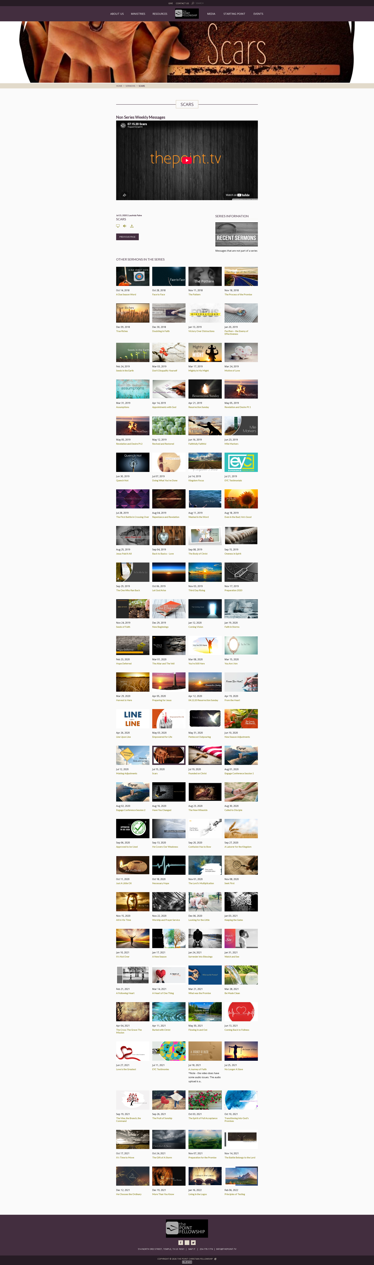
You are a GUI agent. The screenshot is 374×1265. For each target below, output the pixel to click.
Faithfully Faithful (197, 443)
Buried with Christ (161, 1029)
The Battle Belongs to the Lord (240, 1157)
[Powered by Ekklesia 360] (215, 1259)
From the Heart (232, 700)
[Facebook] (180, 1242)
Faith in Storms (232, 626)
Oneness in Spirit (233, 553)
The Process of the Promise (238, 294)
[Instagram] (187, 1242)
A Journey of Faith (197, 1069)
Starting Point (234, 13)
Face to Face (158, 294)
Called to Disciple (233, 810)
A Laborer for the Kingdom (238, 846)
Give (170, 3)
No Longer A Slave (234, 1069)
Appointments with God (164, 407)
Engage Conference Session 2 (130, 810)
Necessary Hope (160, 883)
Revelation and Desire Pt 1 (238, 407)
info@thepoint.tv (226, 1249)
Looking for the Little (198, 919)
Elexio (187, 1262)
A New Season (159, 956)
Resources (160, 13)
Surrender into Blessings (200, 956)
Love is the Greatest (126, 1069)
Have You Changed (161, 810)
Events (258, 13)
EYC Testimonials (233, 480)
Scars (155, 773)
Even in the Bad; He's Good (238, 516)
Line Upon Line (123, 736)
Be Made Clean (232, 993)
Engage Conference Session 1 (239, 773)
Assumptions (122, 407)
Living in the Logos (197, 1194)
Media (211, 13)
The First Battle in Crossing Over (132, 516)
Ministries (138, 13)
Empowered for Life (162, 736)
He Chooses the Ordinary (128, 1194)
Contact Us (182, 3)
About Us (117, 13)
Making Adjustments (126, 773)
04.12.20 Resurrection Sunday (203, 700)
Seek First (229, 883)
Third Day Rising (196, 590)
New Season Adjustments (237, 736)
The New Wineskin (197, 810)
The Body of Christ (197, 553)
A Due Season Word (126, 294)
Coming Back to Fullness (237, 1029)
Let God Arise (159, 590)
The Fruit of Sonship (162, 1118)
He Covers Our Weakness (165, 846)
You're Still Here (196, 663)
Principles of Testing (235, 1194)
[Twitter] (193, 1242)
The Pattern (194, 294)
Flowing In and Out (197, 1029)
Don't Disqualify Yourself (164, 370)
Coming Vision (195, 626)
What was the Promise (199, 993)
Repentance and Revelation (165, 516)
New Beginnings (160, 626)
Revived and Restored (163, 443)
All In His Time (123, 919)
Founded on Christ (197, 773)
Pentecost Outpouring (199, 736)
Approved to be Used (127, 846)
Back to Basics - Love (163, 553)
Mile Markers (231, 443)
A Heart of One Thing (163, 993)
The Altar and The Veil (163, 663)
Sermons (130, 85)
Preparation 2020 (233, 590)
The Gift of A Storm (162, 1157)
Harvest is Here (124, 700)
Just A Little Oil (123, 883)
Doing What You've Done (164, 480)
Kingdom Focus (196, 480)
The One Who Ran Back (128, 590)
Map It (191, 1249)
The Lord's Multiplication (201, 883)
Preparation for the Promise (202, 1157)
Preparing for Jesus (162, 700)
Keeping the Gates (234, 919)
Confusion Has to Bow (199, 846)
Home (119, 85)
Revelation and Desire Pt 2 (129, 443)
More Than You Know (163, 1194)
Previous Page (127, 237)
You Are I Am (231, 663)
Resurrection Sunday (198, 407)
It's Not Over (122, 956)
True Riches (122, 331)
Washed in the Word (198, 516)
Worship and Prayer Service (166, 919)
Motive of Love (232, 370)
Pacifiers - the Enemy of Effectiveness (236, 332)
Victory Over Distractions (201, 331)
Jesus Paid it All (124, 553)
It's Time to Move (125, 1157)
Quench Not (122, 480)
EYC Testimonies (160, 1069)
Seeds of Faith (123, 626)
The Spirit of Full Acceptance (202, 1118)
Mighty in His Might (198, 370)
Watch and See (232, 956)
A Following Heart (125, 993)
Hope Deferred (123, 663)
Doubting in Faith (161, 331)
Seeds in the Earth (125, 370)
